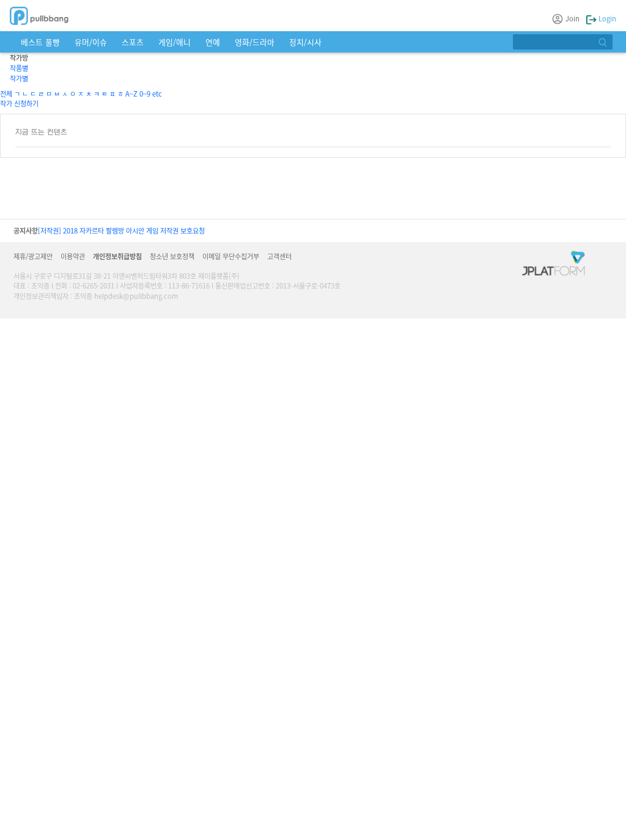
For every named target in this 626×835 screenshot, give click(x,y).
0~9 (144, 93)
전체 (6, 93)
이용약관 (73, 256)
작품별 (19, 68)
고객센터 (279, 256)
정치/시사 (305, 42)
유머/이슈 (91, 42)
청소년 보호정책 (172, 256)
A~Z (131, 93)
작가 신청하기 (19, 103)
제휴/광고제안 (33, 256)
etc (157, 93)
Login (606, 18)
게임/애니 (174, 42)
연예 (212, 42)
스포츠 (133, 42)
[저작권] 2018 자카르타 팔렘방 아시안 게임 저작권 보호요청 (121, 230)
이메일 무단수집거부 (230, 256)
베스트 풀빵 (40, 42)
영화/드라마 (254, 42)
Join (572, 18)
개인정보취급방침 (117, 256)
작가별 (19, 78)
